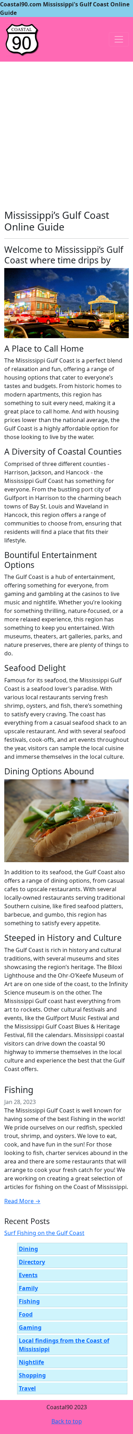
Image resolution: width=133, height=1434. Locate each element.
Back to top (66, 1421)
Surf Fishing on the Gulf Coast (44, 1233)
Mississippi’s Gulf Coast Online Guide (56, 220)
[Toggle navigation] (119, 39)
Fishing (18, 1090)
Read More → (22, 1201)
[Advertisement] (66, 131)
